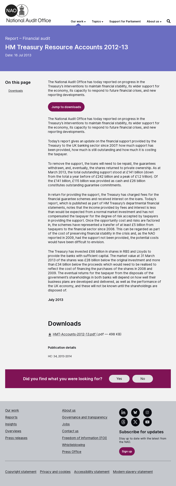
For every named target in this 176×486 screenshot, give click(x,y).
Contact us (70, 431)
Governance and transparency (84, 417)
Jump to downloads (66, 107)
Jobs (66, 424)
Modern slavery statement (133, 472)
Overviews (13, 431)
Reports (11, 417)
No (142, 379)
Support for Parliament (125, 21)
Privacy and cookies (55, 472)
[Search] (169, 21)
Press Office (71, 452)
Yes (119, 379)
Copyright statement (20, 472)
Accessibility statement (91, 472)
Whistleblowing (73, 445)
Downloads (15, 90)
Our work (12, 410)
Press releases (16, 438)
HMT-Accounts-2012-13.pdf (74, 334)
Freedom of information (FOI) (84, 438)
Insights (11, 424)
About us (69, 410)
